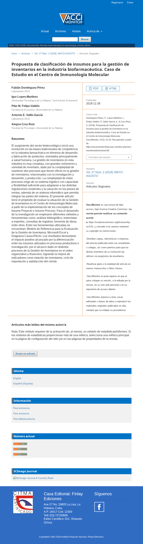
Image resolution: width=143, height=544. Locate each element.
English (17, 378)
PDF (95, 88)
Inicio (14, 53)
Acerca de (93, 31)
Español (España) (23, 383)
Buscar (85, 39)
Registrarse (117, 2)
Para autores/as (21, 413)
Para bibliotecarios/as (24, 419)
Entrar (130, 2)
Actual (45, 31)
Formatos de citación (99, 157)
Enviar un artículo (25, 353)
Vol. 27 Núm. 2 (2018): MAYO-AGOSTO (55, 53)
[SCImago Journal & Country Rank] (33, 477)
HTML (112, 88)
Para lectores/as (21, 408)
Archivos (60, 31)
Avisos (76, 31)
